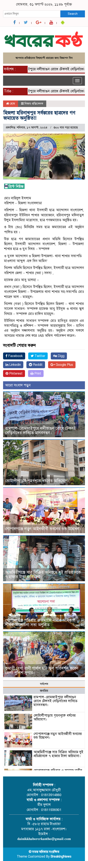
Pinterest (15, 373)
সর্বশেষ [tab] (44, 684)
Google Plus (64, 365)
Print (37, 373)
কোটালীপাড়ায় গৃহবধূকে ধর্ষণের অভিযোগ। (37, 480)
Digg (60, 356)
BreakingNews (61, 856)
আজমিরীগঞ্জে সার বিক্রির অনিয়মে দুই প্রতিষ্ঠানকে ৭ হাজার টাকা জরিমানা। (43, 574)
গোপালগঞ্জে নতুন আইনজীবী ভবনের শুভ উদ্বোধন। (43, 528)
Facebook (15, 356)
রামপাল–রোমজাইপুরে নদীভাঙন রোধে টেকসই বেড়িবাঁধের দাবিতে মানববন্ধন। (40, 430)
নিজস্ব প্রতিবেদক (34, 103)
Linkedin (14, 365)
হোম (12, 103)
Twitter (39, 356)
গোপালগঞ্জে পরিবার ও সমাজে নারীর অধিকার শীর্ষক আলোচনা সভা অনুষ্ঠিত (40, 622)
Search (73, 14)
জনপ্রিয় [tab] (44, 691)
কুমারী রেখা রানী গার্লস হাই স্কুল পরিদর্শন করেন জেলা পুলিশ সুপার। (41, 670)
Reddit (37, 365)
